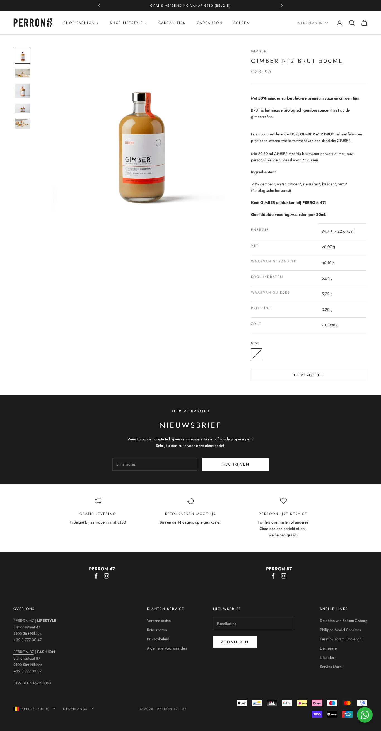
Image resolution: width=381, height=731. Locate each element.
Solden (241, 22)
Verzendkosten (159, 620)
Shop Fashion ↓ (81, 22)
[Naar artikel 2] (22, 73)
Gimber (259, 51)
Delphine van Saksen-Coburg (344, 620)
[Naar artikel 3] (22, 91)
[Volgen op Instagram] (106, 576)
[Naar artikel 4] (22, 108)
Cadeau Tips (172, 22)
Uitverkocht (309, 375)
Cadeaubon (209, 22)
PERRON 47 (23, 620)
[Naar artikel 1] (22, 56)
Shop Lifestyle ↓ (128, 22)
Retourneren (157, 630)
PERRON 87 (23, 652)
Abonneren (235, 642)
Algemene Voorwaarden (167, 648)
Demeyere (328, 648)
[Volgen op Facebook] (96, 576)
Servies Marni (331, 666)
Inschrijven (235, 464)
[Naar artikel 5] (22, 123)
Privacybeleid (158, 639)
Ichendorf (328, 657)
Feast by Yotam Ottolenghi (341, 639)
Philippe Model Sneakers (340, 630)
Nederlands (310, 23)
